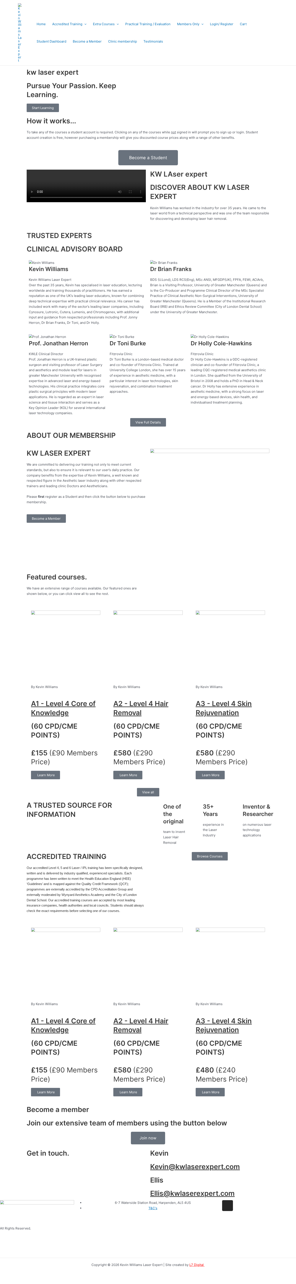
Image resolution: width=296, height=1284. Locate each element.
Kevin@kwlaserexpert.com (195, 1166)
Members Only (188, 24)
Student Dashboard (51, 41)
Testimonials (153, 41)
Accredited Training (67, 24)
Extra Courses (104, 24)
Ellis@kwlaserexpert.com (192, 1193)
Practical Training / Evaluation (148, 24)
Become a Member (87, 41)
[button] (84, 24)
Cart (243, 24)
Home (41, 24)
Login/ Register (221, 24)
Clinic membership (122, 41)
